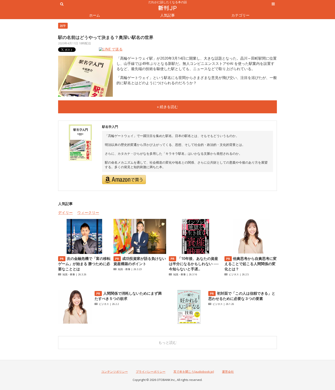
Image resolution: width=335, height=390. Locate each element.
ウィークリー (88, 212)
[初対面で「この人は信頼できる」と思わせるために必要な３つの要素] (189, 322)
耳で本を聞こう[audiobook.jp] (193, 372)
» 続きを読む (167, 106)
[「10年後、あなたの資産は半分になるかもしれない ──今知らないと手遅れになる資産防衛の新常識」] (195, 252)
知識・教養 (68, 274)
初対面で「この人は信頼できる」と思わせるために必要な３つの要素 (241, 296)
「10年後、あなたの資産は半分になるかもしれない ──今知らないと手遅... (194, 263)
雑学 (63, 26)
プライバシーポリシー (150, 372)
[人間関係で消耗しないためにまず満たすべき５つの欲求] (75, 322)
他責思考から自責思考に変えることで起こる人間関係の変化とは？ (250, 263)
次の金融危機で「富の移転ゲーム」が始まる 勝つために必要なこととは (84, 263)
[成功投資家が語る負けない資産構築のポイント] (139, 252)
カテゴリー (240, 15)
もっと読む (167, 342)
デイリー (65, 212)
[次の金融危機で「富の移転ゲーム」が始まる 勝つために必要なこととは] (84, 252)
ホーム (94, 15)
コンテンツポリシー (114, 372)
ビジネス (234, 274)
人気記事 (167, 15)
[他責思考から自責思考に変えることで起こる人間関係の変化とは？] (250, 252)
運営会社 (228, 372)
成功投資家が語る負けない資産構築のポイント (139, 261)
